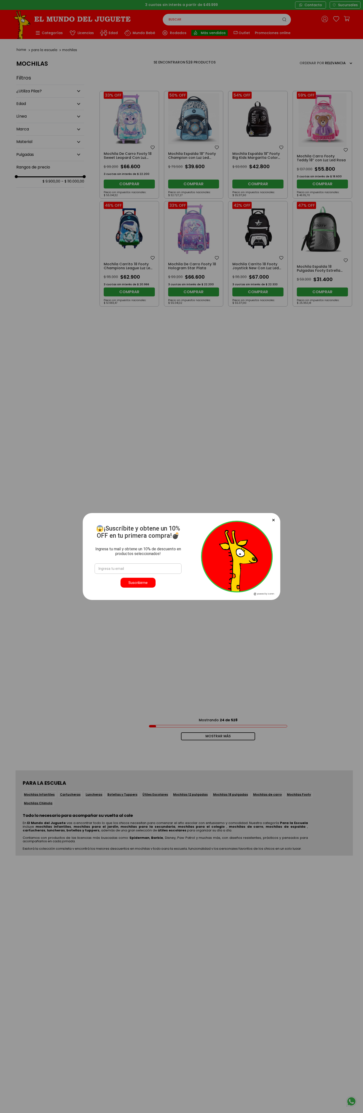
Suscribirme (138, 582)
